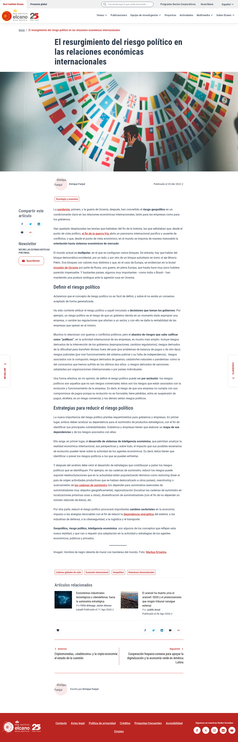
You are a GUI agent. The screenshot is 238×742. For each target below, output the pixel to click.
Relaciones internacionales (141, 572)
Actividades (186, 15)
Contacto (61, 723)
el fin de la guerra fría (96, 233)
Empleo (119, 731)
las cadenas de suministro (91, 485)
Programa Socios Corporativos (177, 4)
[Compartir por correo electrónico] (22, 232)
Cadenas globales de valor (68, 572)
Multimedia (203, 15)
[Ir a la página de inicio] (23, 14)
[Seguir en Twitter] (205, 730)
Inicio (22, 30)
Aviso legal (78, 723)
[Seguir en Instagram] (214, 730)
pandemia (63, 209)
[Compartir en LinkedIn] (38, 224)
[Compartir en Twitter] (30, 224)
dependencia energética (139, 514)
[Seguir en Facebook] (197, 730)
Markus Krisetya (156, 552)
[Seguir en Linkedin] (223, 730)
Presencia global (38, 4)
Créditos (125, 723)
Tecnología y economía (67, 199)
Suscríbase (207, 4)
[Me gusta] (58, 630)
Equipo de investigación (144, 15)
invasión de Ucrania (65, 267)
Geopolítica (118, 572)
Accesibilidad (174, 723)
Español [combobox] (226, 4)
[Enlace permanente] (30, 232)
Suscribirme (33, 260)
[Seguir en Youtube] (231, 730)
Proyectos (170, 15)
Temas (100, 15)
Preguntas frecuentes (148, 723)
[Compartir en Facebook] (22, 224)
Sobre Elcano (223, 15)
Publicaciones (119, 15)
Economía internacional (97, 572)
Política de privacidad (102, 723)
